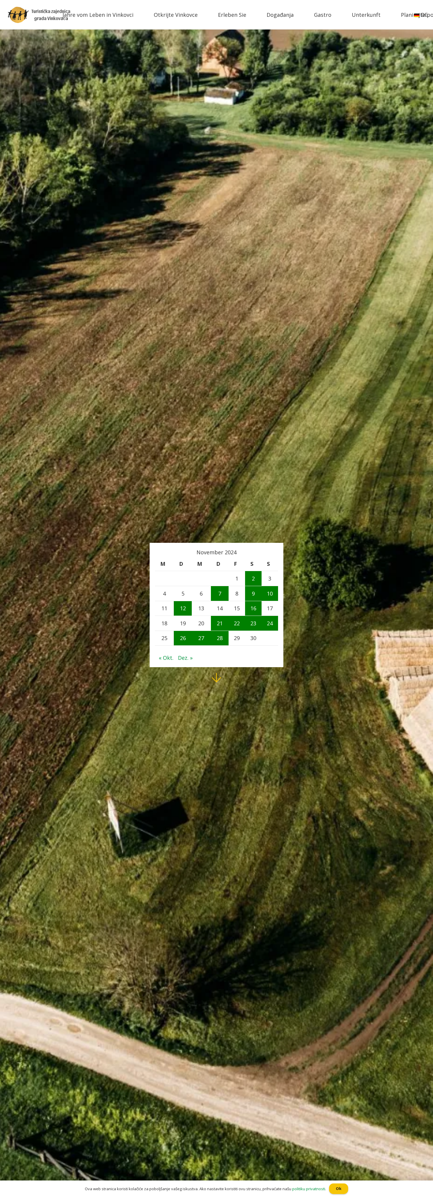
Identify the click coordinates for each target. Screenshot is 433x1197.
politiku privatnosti (308, 1188)
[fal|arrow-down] (216, 678)
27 (201, 638)
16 (253, 608)
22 (237, 623)
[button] (2, 4)
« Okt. (166, 657)
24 (270, 623)
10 (270, 593)
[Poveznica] (18, 15)
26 (183, 638)
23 (253, 623)
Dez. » (185, 657)
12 (183, 608)
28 (220, 638)
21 (220, 623)
